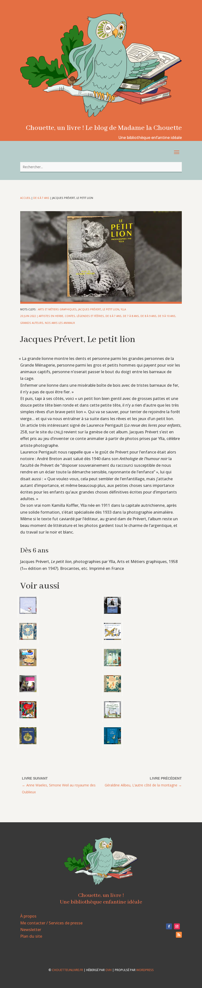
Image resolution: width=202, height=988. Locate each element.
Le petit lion (110, 309)
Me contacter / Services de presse (51, 923)
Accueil (25, 198)
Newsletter (30, 929)
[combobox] (101, 167)
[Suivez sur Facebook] (169, 926)
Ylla (123, 309)
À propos (28, 916)
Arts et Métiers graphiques (57, 309)
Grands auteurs (31, 323)
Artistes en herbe (51, 316)
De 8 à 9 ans (148, 316)
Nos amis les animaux (60, 323)
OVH (108, 970)
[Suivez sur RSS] (179, 935)
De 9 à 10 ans (166, 316)
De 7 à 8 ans (131, 316)
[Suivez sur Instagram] (177, 926)
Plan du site (31, 936)
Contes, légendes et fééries (84, 316)
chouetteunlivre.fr (67, 970)
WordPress (145, 970)
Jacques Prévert (89, 309)
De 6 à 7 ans (41, 198)
